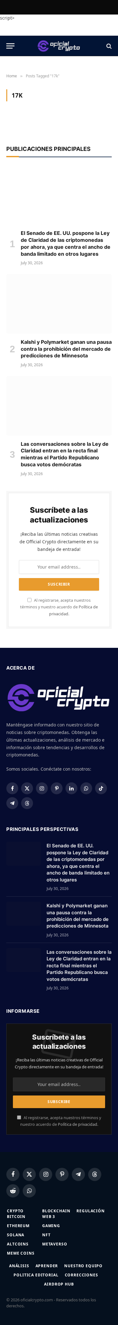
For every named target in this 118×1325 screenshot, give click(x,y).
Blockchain (56, 1211)
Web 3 (48, 1216)
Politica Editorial (36, 1275)
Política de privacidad (77, 1124)
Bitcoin (16, 1216)
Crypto (15, 1211)
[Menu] (10, 46)
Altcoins (18, 1244)
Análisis (19, 1265)
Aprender (47, 1265)
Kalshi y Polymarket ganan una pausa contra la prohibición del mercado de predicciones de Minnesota (66, 349)
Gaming (51, 1225)
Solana (15, 1235)
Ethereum (18, 1225)
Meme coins (20, 1253)
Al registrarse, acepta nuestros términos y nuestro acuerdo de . (59, 607)
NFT (46, 1235)
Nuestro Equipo (83, 1265)
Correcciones (81, 1275)
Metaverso (54, 1244)
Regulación (90, 1211)
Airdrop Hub (59, 1284)
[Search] (108, 46)
